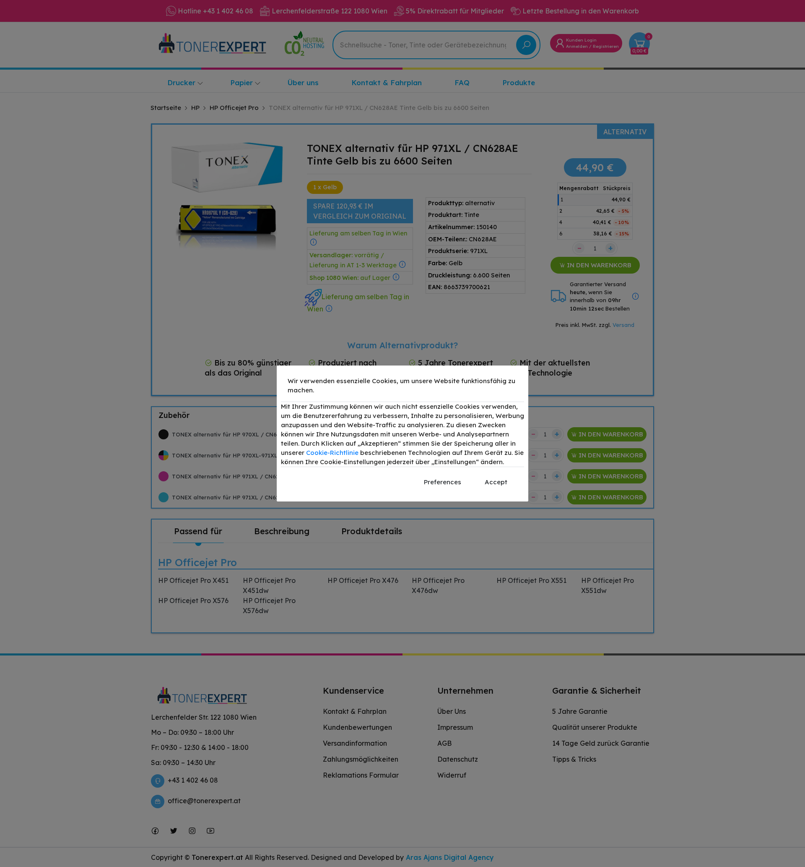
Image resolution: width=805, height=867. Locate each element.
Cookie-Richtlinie (332, 453)
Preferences (442, 482)
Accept (496, 482)
